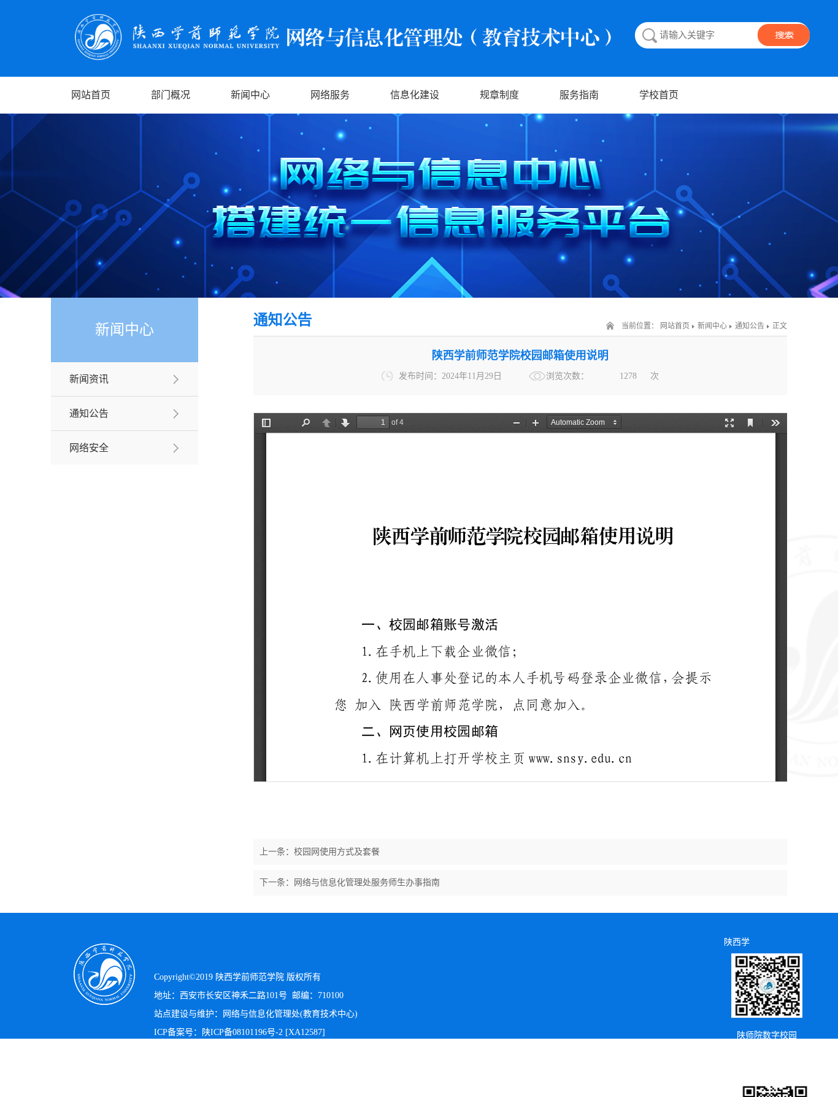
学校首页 (658, 95)
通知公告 (89, 413)
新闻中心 (250, 95)
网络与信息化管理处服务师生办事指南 (367, 882)
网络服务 (330, 95)
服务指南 (579, 95)
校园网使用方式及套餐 (337, 851)
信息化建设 (414, 95)
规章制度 (499, 95)
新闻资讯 (89, 379)
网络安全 (89, 448)
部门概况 (170, 95)
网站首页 (90, 95)
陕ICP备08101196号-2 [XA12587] (263, 1032)
